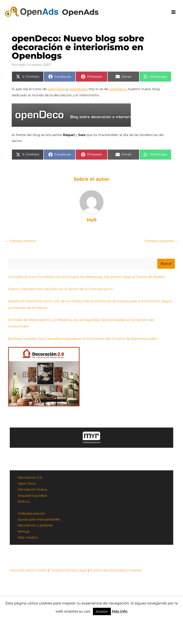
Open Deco (27, 483)
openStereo (78, 89)
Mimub (24, 531)
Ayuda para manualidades (39, 519)
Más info (119, 611)
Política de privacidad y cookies (116, 570)
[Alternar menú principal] (173, 12)
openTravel (56, 89)
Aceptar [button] (102, 611)
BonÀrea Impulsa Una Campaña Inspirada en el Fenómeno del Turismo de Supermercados (82, 339)
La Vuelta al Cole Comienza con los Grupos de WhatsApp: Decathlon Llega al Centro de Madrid (86, 277)
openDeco (117, 89)
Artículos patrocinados (28, 570)
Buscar (166, 263)
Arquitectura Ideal (32, 495)
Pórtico (24, 501)
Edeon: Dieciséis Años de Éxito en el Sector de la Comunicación (60, 289)
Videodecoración (31, 513)
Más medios (28, 537)
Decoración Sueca (32, 489)
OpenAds (80, 12)
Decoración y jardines (35, 525)
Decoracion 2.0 (30, 477)
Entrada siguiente (161, 241)
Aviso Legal (77, 570)
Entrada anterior (20, 241)
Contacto (58, 570)
